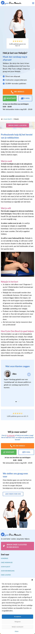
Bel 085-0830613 (19, 446)
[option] (17, 379)
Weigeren (18, 621)
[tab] (17, 401)
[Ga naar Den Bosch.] (1, 119)
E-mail (27, 98)
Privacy (16, 631)
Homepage (4, 558)
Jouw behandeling (7, 571)
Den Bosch (11, 3)
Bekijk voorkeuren (17, 627)
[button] (32, 580)
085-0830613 (19, 92)
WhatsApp (11, 98)
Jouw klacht (5, 566)
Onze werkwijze (7, 562)
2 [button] (17, 401)
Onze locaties (6, 575)
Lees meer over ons (13, 494)
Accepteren (17, 616)
